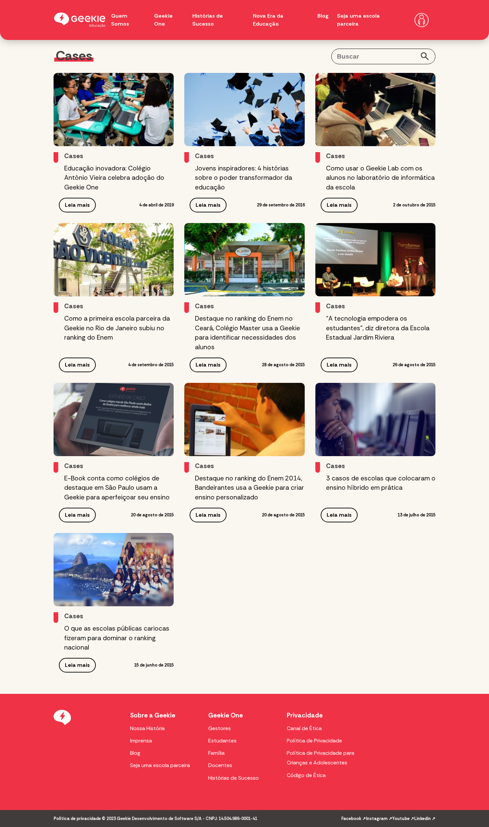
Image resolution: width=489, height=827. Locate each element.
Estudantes (222, 740)
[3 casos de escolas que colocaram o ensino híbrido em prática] (375, 419)
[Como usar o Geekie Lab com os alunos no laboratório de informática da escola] (375, 109)
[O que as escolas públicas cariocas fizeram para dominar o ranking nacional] (114, 569)
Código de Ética (306, 775)
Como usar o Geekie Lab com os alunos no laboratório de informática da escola (380, 178)
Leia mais (77, 204)
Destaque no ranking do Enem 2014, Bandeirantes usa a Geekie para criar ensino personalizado (249, 488)
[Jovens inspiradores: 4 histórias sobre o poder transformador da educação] (244, 109)
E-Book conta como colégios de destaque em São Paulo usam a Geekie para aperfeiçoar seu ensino (117, 488)
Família (216, 752)
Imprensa (141, 740)
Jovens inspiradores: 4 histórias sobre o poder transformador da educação (243, 178)
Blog (323, 15)
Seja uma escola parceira (160, 765)
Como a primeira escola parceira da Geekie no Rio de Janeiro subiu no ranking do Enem (117, 328)
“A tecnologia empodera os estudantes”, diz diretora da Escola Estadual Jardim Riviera (377, 328)
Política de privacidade (77, 818)
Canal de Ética (304, 728)
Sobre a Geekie (152, 715)
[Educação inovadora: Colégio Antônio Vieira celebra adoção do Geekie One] (114, 109)
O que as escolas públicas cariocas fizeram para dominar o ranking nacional (116, 638)
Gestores (219, 728)
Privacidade (305, 715)
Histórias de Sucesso (233, 777)
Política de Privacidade (314, 740)
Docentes (220, 765)
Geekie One (225, 715)
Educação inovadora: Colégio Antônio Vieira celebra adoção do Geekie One (114, 178)
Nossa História (147, 728)
